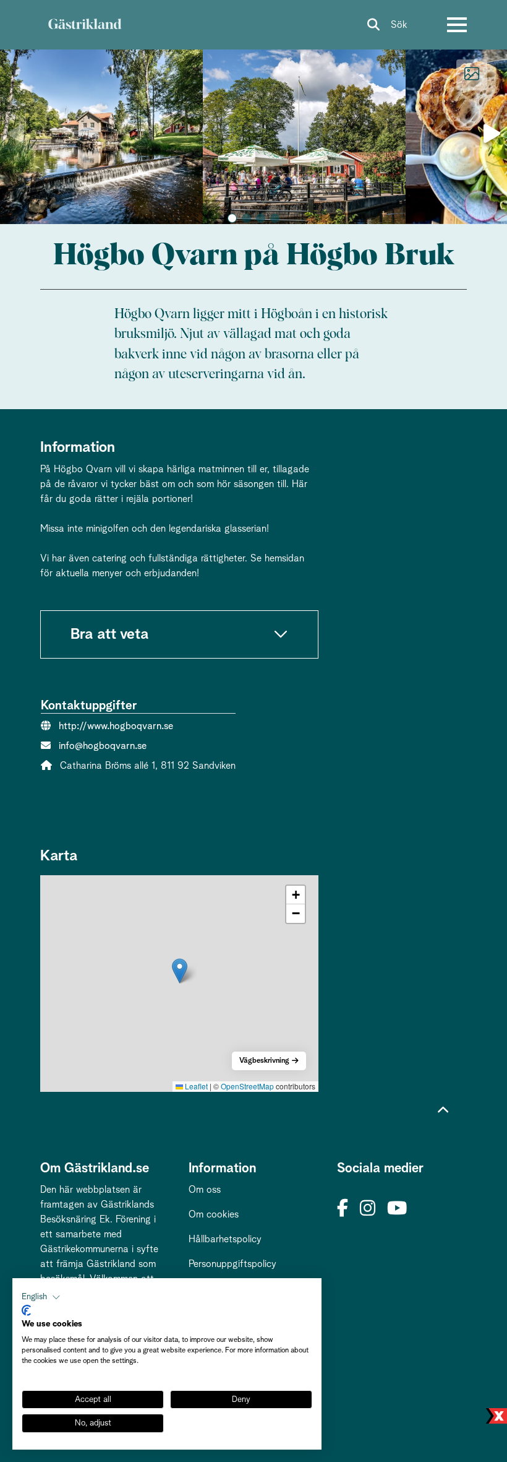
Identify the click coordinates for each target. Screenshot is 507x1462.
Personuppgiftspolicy (232, 1264)
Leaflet (195, 1086)
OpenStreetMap (247, 1086)
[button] (232, 218)
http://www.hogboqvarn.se (116, 726)
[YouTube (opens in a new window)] (397, 1209)
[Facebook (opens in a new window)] (342, 1209)
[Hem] (84, 25)
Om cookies (214, 1214)
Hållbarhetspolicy (225, 1239)
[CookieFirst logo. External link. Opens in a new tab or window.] (26, 1310)
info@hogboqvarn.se (103, 746)
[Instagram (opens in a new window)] (367, 1209)
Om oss (205, 1190)
